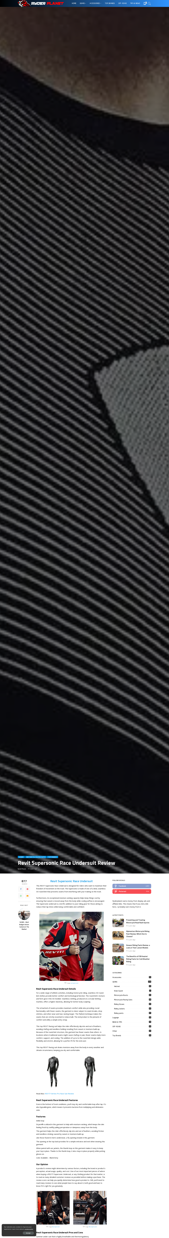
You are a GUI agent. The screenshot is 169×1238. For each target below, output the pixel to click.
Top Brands (52, 857)
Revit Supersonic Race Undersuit (71, 881)
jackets (56, 1148)
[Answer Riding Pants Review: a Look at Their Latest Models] (118, 948)
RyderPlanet (22, 868)
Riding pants (118, 1013)
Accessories (116, 977)
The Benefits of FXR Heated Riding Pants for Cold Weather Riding (138, 959)
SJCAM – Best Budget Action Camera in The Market (24, 925)
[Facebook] (21, 889)
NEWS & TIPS (117, 1022)
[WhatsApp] (21, 896)
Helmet (117, 986)
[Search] (149, 3)
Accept (28, 1233)
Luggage (115, 1018)
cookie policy (28, 1229)
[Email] (27, 896)
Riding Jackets (119, 1009)
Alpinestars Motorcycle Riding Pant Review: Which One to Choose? (137, 934)
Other (114, 1031)
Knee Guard (118, 991)
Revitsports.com (93, 1227)
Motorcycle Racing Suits (36, 857)
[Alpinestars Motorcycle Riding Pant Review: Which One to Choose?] (118, 935)
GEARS (21, 857)
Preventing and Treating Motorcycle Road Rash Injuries (137, 921)
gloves (39, 1154)
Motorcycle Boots (121, 995)
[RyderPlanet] (41, 3)
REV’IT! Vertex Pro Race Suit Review (59, 1093)
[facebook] (131, 886)
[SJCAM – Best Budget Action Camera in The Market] (24, 914)
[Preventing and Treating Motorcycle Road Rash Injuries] (118, 923)
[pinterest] (131, 891)
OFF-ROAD (116, 1027)
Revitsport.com (56, 1227)
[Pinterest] (27, 889)
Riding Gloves (119, 1004)
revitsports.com (74, 983)
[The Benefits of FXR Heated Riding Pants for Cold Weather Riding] (118, 960)
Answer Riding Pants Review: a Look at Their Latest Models (138, 946)
